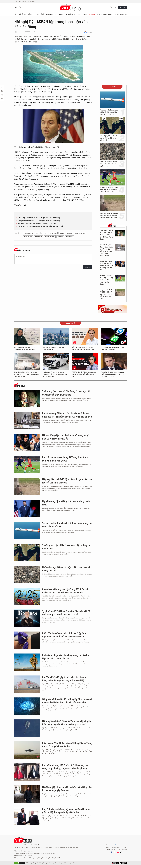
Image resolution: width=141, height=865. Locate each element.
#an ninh (62, 233)
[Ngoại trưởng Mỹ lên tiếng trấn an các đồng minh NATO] (27, 508)
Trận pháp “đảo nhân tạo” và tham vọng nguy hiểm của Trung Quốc (40, 226)
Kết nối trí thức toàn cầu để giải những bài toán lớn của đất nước (83, 348)
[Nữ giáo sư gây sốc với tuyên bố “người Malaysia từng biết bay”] (27, 336)
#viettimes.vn (69, 236)
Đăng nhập (122, 7)
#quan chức (53, 233)
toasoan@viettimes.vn (116, 845)
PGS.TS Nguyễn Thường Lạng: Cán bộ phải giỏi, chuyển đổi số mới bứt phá (84, 374)
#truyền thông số (49, 236)
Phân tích (20, 385)
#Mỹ (37, 233)
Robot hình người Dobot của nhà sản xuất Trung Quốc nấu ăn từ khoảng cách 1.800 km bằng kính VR (106, 250)
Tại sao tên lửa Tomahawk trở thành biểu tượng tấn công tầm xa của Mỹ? (109, 112)
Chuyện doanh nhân (104, 14)
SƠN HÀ (20, 32)
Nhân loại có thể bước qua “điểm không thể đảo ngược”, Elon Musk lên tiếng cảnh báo (27, 374)
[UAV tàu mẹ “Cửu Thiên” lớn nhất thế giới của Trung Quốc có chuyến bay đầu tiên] (27, 750)
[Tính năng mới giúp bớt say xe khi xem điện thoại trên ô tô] (114, 336)
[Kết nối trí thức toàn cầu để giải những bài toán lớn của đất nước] (85, 336)
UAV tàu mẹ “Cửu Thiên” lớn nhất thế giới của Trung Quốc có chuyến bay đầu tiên (67, 745)
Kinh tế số (40, 14)
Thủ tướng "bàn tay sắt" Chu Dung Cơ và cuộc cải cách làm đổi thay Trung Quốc (106, 235)
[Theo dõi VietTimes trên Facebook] (111, 852)
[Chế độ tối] (115, 7)
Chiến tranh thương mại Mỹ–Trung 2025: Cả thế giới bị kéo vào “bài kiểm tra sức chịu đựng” (65, 591)
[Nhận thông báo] (111, 7)
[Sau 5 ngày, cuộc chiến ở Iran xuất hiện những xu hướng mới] (112, 125)
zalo (114, 852)
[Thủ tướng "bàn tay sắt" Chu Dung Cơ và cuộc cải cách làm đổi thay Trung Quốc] (120, 233)
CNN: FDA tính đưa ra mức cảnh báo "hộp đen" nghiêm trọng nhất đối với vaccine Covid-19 (64, 635)
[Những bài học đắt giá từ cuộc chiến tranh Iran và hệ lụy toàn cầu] (112, 151)
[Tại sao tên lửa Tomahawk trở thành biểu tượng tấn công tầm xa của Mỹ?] (112, 99)
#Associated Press (80, 233)
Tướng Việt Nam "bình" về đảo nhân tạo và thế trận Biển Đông (39, 218)
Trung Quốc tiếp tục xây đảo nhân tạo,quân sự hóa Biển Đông (39, 221)
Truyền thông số (120, 14)
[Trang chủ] (15, 14)
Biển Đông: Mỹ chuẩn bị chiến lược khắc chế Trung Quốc (37, 223)
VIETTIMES (70, 8)
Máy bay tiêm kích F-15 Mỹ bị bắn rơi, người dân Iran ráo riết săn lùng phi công (109, 215)
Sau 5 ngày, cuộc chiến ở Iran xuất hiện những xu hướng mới (108, 138)
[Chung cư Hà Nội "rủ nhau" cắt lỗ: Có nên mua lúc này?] (56, 336)
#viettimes (60, 236)
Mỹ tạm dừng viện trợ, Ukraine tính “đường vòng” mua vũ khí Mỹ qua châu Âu (106, 265)
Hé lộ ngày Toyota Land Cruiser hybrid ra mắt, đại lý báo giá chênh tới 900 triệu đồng (56, 374)
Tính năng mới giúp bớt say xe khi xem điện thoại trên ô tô (112, 348)
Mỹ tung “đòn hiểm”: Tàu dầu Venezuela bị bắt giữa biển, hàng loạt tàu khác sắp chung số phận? (66, 723)
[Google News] (88, 32)
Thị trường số (70, 14)
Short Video (82, 14)
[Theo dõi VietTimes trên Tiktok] (121, 852)
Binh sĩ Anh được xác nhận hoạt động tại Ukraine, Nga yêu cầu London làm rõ (66, 657)
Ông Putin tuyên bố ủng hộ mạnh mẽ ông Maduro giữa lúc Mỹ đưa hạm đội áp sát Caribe (66, 810)
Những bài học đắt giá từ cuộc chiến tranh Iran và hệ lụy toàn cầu (109, 164)
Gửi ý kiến (88, 267)
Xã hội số (22, 14)
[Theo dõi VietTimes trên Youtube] (118, 852)
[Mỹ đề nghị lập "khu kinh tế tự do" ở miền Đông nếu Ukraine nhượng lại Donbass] (27, 794)
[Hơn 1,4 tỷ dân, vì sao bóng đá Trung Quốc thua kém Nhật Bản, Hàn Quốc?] (112, 177)
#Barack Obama (28, 233)
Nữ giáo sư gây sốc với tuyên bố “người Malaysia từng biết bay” (25, 348)
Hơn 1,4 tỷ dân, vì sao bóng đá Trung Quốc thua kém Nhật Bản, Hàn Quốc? (109, 190)
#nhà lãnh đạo (28, 236)
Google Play (123, 863)
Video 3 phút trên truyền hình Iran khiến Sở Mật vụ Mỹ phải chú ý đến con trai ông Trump (112, 374)
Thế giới (92, 14)
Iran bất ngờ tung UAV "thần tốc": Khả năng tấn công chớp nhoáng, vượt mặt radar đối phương (65, 767)
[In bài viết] (81, 32)
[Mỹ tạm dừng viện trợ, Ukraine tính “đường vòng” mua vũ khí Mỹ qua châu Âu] (120, 264)
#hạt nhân (44, 233)
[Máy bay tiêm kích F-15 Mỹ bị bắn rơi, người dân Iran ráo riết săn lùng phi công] (112, 203)
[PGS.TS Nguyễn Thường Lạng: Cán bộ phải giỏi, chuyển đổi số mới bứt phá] (85, 361)
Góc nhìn (31, 14)
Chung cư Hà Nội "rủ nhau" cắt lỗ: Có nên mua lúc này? (55, 348)
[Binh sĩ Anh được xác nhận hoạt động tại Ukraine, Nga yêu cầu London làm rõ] (27, 662)
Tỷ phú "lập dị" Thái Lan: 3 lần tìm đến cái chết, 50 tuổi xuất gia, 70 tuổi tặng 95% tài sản (66, 613)
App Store (115, 863)
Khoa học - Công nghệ (54, 14)
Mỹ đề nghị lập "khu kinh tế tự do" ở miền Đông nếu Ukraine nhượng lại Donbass (67, 789)
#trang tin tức (38, 236)
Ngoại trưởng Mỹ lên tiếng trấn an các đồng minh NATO (66, 503)
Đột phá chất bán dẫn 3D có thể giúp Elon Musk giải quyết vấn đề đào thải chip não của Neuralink (67, 701)
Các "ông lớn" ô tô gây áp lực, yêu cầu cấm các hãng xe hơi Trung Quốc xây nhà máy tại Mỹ (64, 679)
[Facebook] (78, 32)
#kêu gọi (69, 233)
